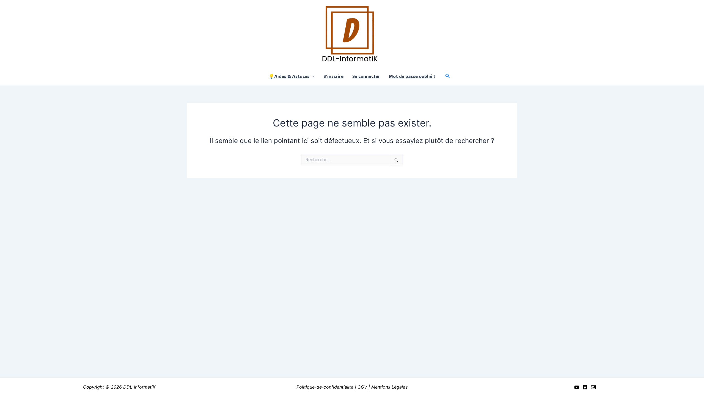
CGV (362, 387)
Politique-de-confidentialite (325, 387)
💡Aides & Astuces (289, 76)
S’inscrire (333, 76)
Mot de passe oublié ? (412, 76)
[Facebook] (584, 387)
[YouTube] (576, 387)
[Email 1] (593, 387)
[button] (312, 76)
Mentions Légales (389, 387)
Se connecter (366, 76)
